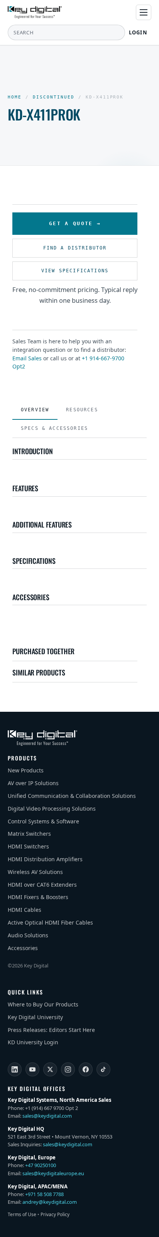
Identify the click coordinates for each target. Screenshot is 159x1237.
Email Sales (27, 358)
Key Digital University (35, 1017)
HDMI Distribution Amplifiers (45, 859)
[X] (50, 1069)
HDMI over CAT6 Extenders (42, 884)
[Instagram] (68, 1069)
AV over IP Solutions (33, 783)
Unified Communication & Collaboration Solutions (72, 795)
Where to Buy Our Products (43, 1004)
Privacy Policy (55, 1214)
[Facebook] (86, 1069)
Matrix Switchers (29, 833)
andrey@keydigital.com (49, 1201)
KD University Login (33, 1042)
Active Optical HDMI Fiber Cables (50, 922)
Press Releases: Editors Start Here (51, 1029)
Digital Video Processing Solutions (52, 808)
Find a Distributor (75, 248)
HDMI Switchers (28, 846)
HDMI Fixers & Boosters (38, 897)
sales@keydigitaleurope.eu (53, 1173)
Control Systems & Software (43, 821)
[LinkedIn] (15, 1069)
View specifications (74, 270)
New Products (26, 770)
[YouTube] (32, 1069)
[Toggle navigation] (143, 12)
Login (138, 32)
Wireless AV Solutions (35, 872)
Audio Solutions (28, 935)
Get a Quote (71, 223)
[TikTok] (103, 1069)
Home (15, 97)
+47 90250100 (40, 1165)
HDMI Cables (24, 909)
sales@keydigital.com (47, 1115)
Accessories (23, 948)
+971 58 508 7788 (44, 1194)
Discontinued (53, 97)
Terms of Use (22, 1214)
